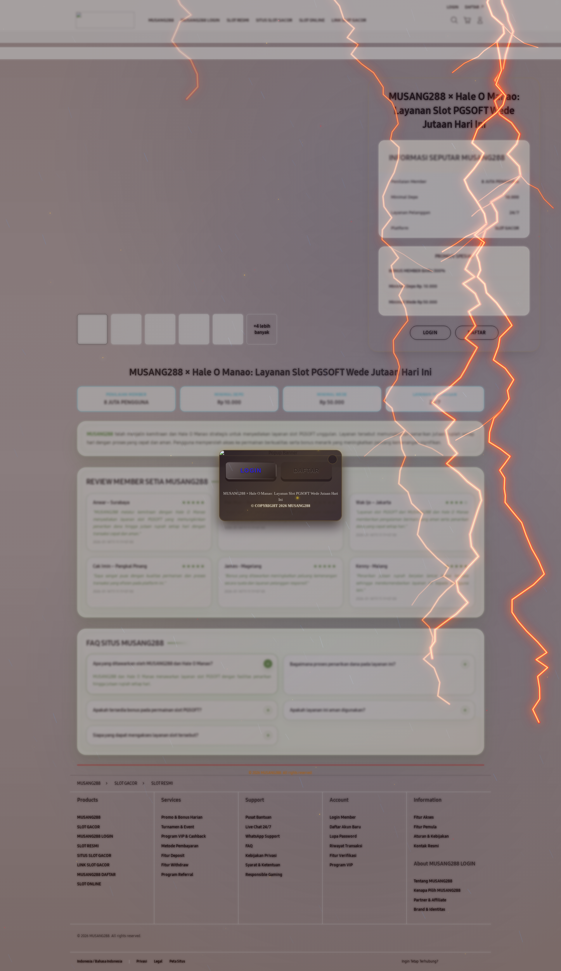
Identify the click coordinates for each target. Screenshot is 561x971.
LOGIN (251, 470)
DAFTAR (306, 470)
